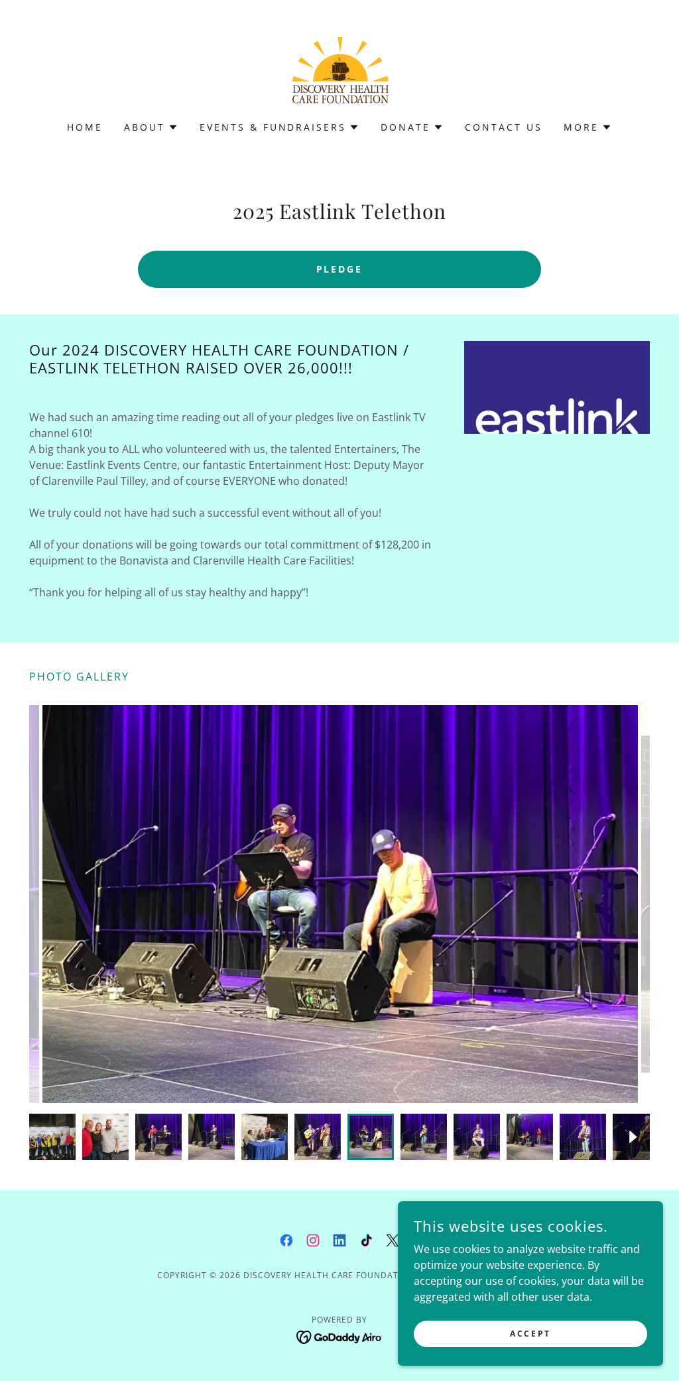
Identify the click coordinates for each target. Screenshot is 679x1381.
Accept (530, 1333)
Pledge (339, 269)
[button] (151, 127)
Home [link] (85, 127)
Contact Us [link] (503, 127)
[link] (339, 69)
